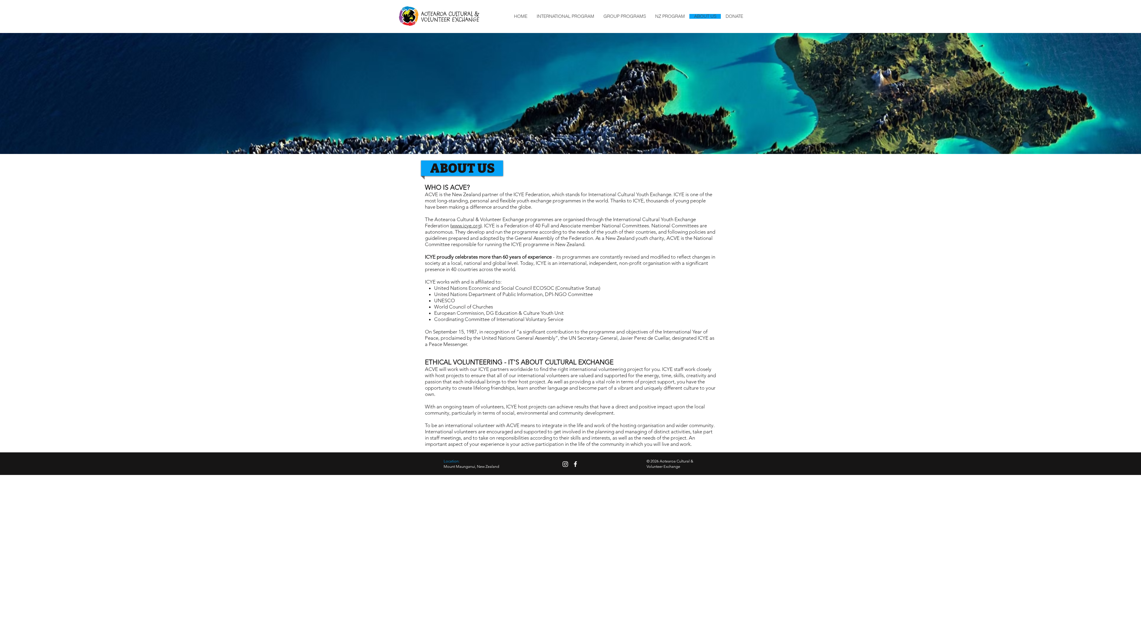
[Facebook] (575, 464)
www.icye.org (465, 226)
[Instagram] (565, 464)
